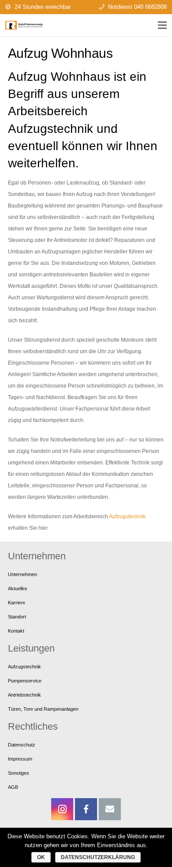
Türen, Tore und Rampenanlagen (43, 709)
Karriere (16, 602)
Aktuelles (17, 588)
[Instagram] (62, 809)
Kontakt (16, 630)
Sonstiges (18, 773)
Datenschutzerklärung (98, 857)
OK (41, 857)
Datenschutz (21, 744)
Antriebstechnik (24, 694)
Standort (17, 616)
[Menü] (162, 25)
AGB (13, 787)
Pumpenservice (24, 680)
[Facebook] (86, 809)
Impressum (20, 758)
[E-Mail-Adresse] (110, 809)
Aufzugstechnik (127, 516)
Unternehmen (22, 574)
